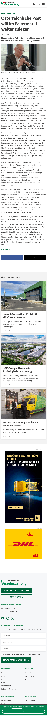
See (2, 673)
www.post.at (6, 249)
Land (3, 13)
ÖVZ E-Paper (30, 673)
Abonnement (30, 679)
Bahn (3, 682)
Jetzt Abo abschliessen (16, 590)
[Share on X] (35, 257)
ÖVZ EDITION (30, 676)
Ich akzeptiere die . (23, 654)
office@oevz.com (8, 608)
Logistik (11, 13)
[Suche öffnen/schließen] (39, 3)
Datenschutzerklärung (17, 708)
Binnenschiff (6, 686)
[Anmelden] (34, 3)
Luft (2, 679)
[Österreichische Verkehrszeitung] (10, 4)
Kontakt (4, 704)
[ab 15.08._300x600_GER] (23, 486)
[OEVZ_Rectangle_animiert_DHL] (23, 544)
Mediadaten (16, 597)
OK (23, 711)
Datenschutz (30, 701)
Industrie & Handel (9, 689)
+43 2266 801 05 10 (9, 612)
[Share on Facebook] (12, 257)
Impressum (29, 704)
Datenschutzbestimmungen (29, 654)
